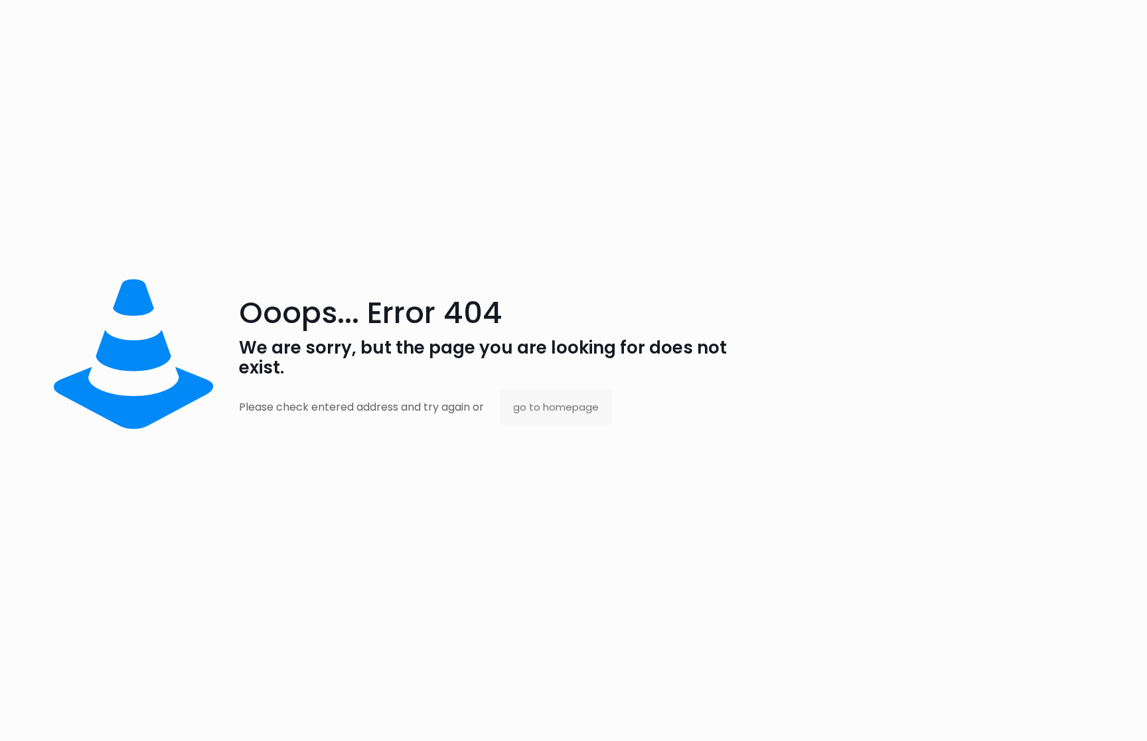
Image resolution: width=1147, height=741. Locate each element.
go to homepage (556, 407)
